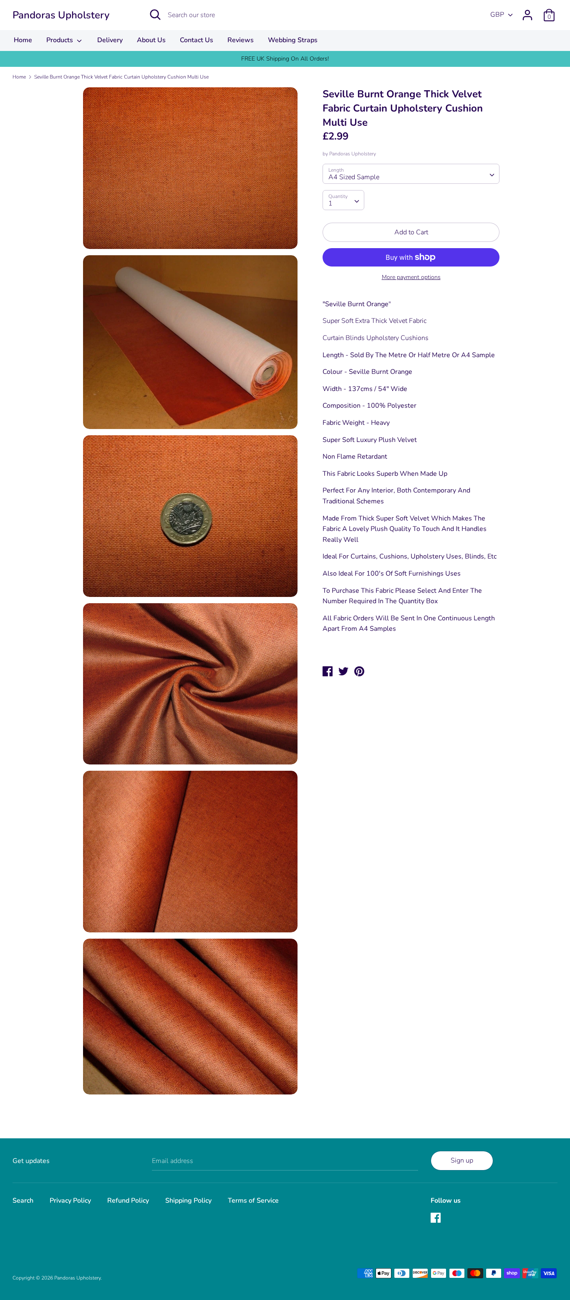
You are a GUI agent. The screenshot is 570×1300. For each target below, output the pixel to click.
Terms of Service (253, 1200)
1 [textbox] (330, 203)
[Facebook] (436, 1218)
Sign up (462, 1160)
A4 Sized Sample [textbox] (353, 177)
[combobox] (411, 174)
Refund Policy (128, 1200)
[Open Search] (155, 14)
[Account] (527, 11)
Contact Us (196, 40)
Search (23, 1200)
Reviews (240, 40)
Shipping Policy (188, 1200)
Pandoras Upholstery (61, 15)
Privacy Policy (70, 1200)
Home (23, 40)
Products (60, 40)
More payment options (411, 277)
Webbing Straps (293, 40)
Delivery (110, 40)
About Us (151, 40)
